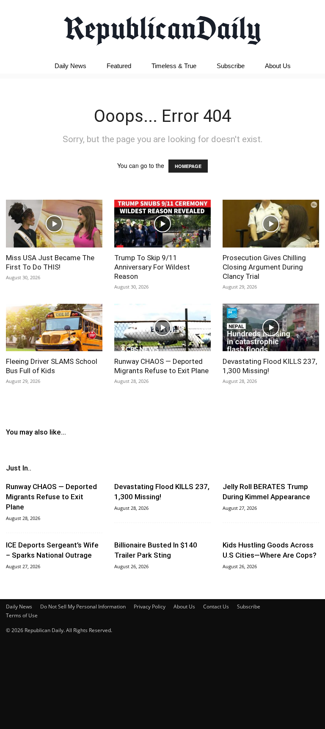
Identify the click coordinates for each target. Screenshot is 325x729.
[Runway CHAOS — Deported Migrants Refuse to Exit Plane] (162, 328)
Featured (119, 65)
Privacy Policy (149, 606)
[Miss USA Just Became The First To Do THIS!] (54, 224)
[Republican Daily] (162, 28)
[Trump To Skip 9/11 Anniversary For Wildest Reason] (162, 224)
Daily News (70, 65)
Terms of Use (22, 615)
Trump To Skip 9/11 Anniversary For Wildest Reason (152, 267)
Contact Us (216, 606)
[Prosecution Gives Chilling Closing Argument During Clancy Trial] (271, 224)
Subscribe (231, 65)
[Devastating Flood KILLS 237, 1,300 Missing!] (271, 328)
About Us (278, 65)
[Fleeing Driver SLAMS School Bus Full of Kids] (54, 328)
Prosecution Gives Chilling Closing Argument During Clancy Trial (264, 267)
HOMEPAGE (188, 166)
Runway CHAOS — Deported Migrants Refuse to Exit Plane (51, 496)
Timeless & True (173, 65)
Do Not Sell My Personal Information (83, 606)
